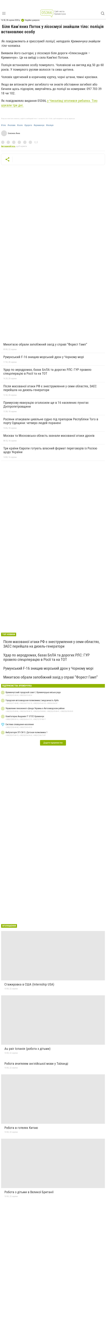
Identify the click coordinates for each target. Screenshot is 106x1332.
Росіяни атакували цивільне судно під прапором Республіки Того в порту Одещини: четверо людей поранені (50, 421)
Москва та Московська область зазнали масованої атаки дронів (48, 436)
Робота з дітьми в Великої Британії (28, 1192)
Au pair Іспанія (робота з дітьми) (27, 1049)
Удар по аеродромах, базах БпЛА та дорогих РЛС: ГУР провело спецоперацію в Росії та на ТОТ (47, 371)
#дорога (28, 125)
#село (20, 125)
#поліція (49, 125)
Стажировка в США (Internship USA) (29, 984)
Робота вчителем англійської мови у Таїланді (36, 1064)
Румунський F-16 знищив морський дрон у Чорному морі (43, 357)
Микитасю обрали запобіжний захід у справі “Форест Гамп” (45, 344)
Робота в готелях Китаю (21, 1128)
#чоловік (11, 125)
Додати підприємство (53, 742)
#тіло (3, 125)
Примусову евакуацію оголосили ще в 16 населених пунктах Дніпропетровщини (46, 404)
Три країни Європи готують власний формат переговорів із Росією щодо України (50, 450)
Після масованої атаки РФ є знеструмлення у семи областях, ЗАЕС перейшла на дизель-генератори (50, 388)
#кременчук (39, 125)
